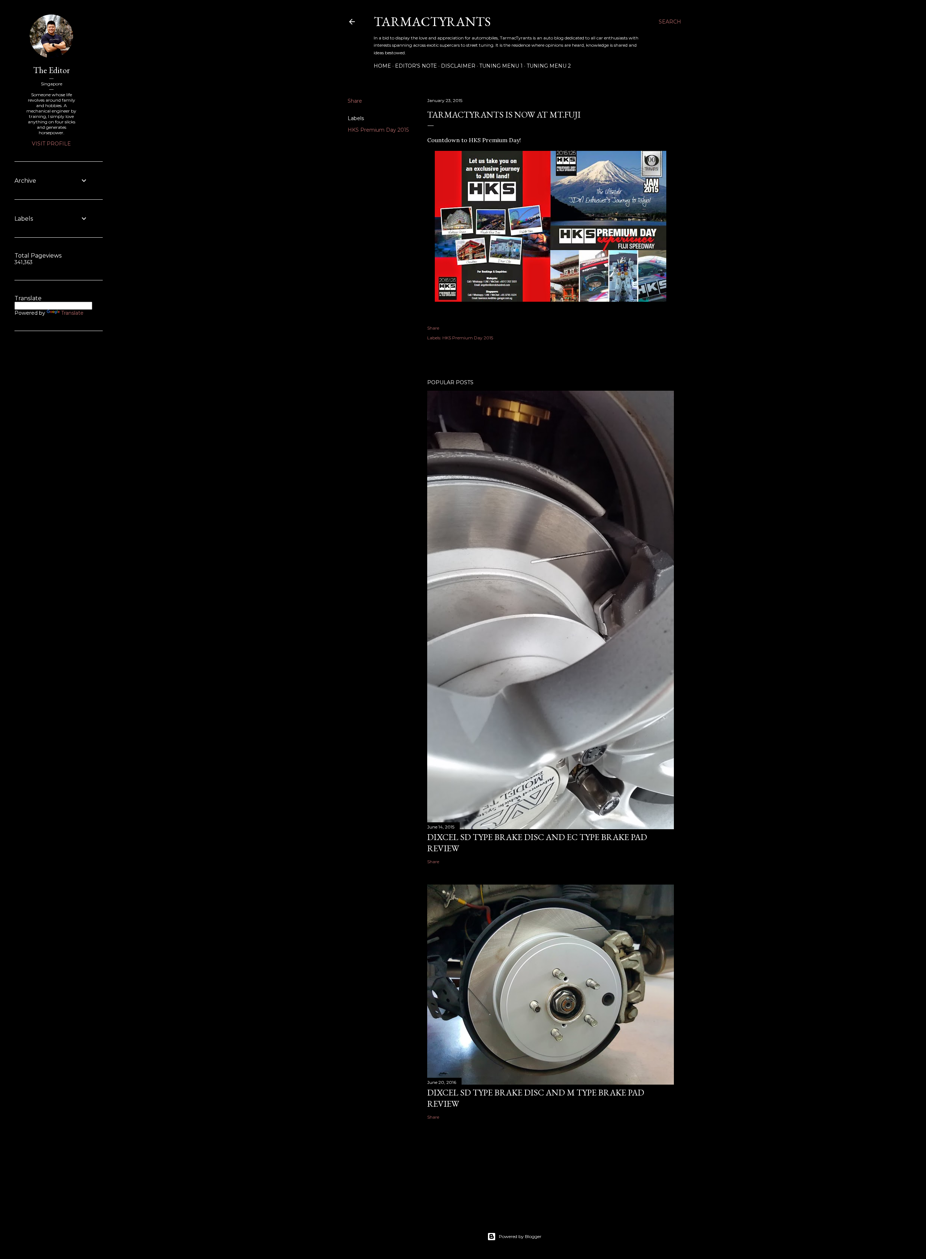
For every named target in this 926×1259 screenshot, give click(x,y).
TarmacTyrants (432, 21)
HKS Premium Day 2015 (378, 130)
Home (382, 66)
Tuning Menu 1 (501, 66)
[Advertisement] (36, 454)
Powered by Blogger (520, 1236)
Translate (72, 313)
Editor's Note (416, 66)
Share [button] (355, 101)
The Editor (51, 70)
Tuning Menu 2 (549, 66)
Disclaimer (458, 66)
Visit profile (51, 143)
